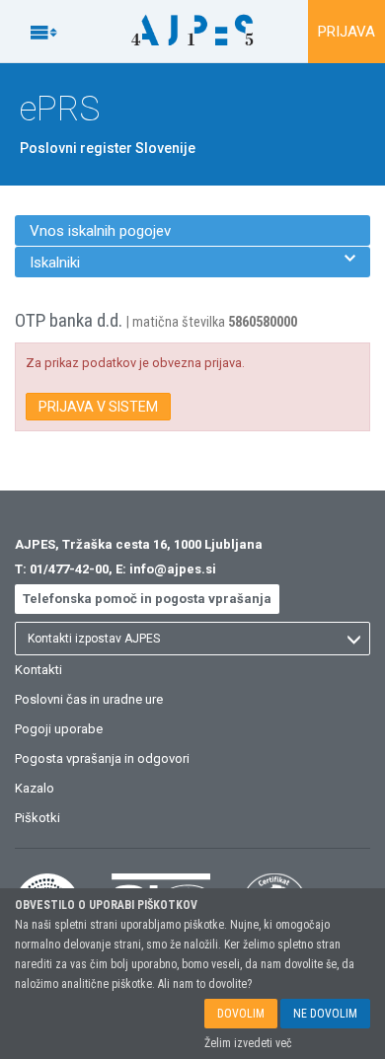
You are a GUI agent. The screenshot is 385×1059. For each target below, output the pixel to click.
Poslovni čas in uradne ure (89, 699)
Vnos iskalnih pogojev (100, 231)
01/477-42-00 (69, 569)
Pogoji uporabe (59, 728)
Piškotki (37, 817)
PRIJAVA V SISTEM (98, 407)
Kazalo (34, 788)
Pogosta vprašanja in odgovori (102, 758)
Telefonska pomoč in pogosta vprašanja (147, 598)
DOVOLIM (241, 1014)
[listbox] (192, 638)
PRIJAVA (346, 31)
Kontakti (38, 669)
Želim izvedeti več (248, 1043)
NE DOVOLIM (325, 1014)
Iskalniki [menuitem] (192, 262)
